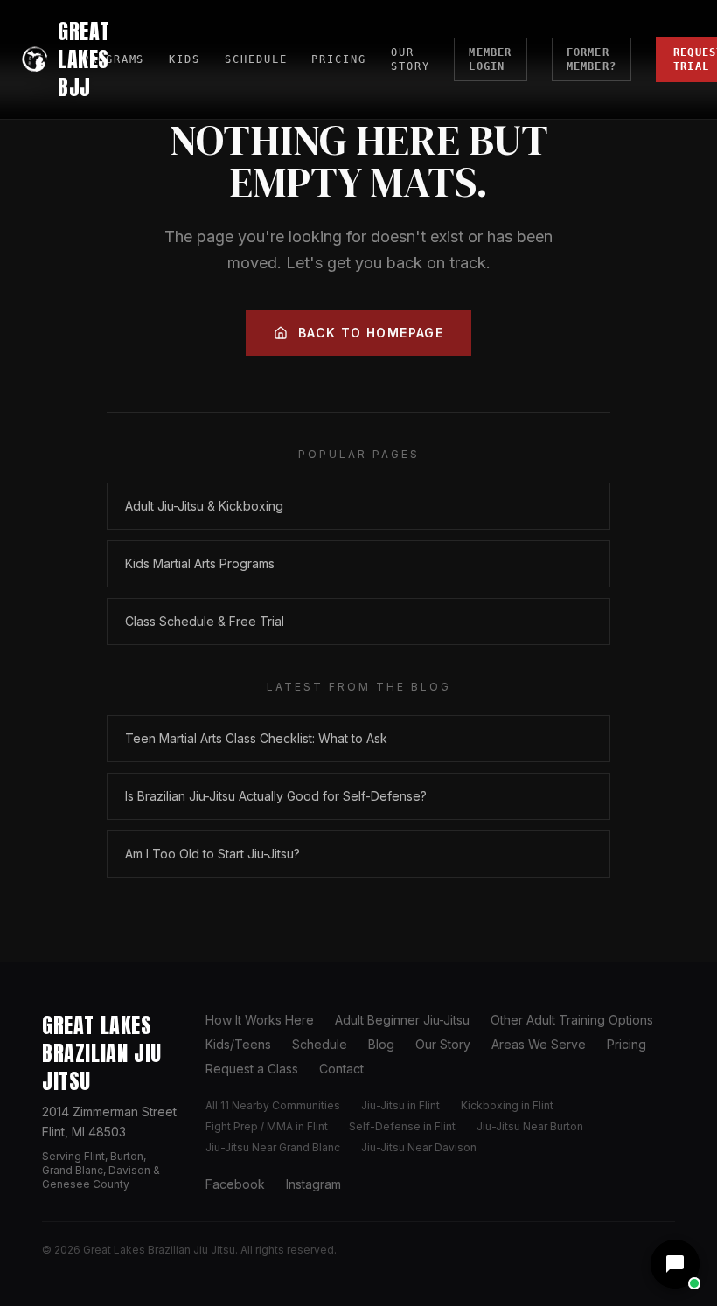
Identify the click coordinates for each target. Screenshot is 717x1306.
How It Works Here (259, 1019)
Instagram (313, 1184)
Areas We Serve (538, 1044)
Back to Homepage (370, 332)
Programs (113, 59)
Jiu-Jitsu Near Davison (419, 1147)
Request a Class (251, 1068)
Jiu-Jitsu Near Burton (530, 1126)
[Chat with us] (675, 1264)
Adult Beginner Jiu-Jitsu (402, 1019)
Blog (381, 1044)
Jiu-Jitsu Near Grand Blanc (272, 1147)
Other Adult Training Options (572, 1019)
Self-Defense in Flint (402, 1126)
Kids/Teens (238, 1044)
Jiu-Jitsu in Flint (400, 1105)
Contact (341, 1068)
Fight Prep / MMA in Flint (266, 1126)
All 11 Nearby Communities (272, 1105)
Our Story (410, 59)
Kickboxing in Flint (507, 1105)
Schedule (256, 59)
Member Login (490, 59)
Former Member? (591, 59)
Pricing (338, 59)
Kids (184, 59)
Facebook (235, 1184)
